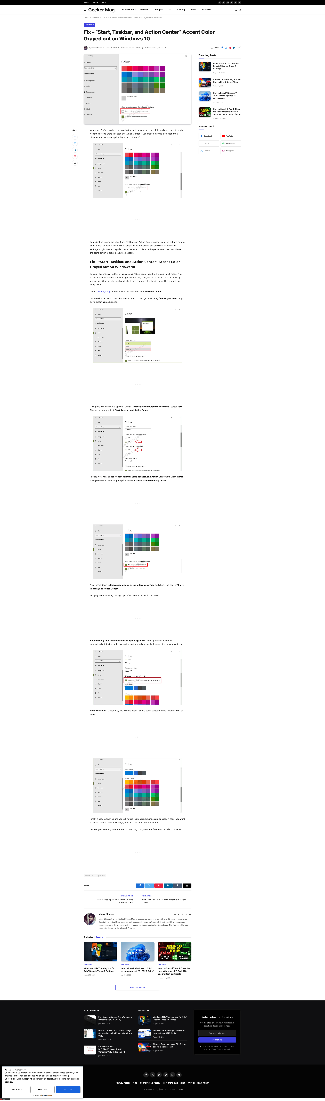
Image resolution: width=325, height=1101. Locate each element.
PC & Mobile (128, 9)
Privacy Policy (215, 1049)
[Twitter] (74, 143)
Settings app (104, 291)
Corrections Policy (150, 1083)
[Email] (74, 162)
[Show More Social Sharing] (239, 48)
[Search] (240, 10)
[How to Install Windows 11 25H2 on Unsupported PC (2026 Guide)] (137, 951)
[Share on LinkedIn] (234, 48)
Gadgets (159, 9)
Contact (95, 3)
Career (103, 3)
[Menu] (85, 10)
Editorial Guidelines (174, 1083)
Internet (144, 9)
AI (170, 9)
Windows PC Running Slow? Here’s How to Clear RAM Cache (169, 1031)
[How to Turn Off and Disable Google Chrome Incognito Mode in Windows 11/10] (90, 1033)
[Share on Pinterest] (230, 48)
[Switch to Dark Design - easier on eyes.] (235, 10)
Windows (89, 25)
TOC (135, 1083)
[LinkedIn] (74, 149)
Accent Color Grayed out (95, 875)
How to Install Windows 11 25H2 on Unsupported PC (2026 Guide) (137, 969)
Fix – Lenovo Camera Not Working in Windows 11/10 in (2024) (115, 1018)
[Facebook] (74, 136)
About (86, 3)
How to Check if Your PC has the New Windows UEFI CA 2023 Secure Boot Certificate (174, 971)
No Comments (150, 48)
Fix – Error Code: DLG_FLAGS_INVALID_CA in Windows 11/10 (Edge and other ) (113, 1049)
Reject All (42, 1089)
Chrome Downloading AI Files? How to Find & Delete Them (227, 80)
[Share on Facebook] (222, 48)
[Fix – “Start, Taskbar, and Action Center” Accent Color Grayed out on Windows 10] (137, 89)
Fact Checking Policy (198, 1083)
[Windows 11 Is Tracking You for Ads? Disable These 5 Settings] (100, 951)
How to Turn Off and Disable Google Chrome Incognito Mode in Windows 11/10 (115, 1033)
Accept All (68, 1089)
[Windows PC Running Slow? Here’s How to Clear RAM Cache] (144, 1033)
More (193, 9)
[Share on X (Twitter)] (226, 48)
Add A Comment (137, 987)
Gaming (181, 9)
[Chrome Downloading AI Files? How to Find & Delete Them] (205, 82)
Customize (17, 1089)
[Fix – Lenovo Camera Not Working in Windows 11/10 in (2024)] (90, 1020)
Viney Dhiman (97, 48)
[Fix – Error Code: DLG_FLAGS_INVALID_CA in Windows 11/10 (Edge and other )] (90, 1049)
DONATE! (206, 9)
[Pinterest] (74, 156)
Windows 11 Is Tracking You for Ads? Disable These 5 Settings (99, 969)
